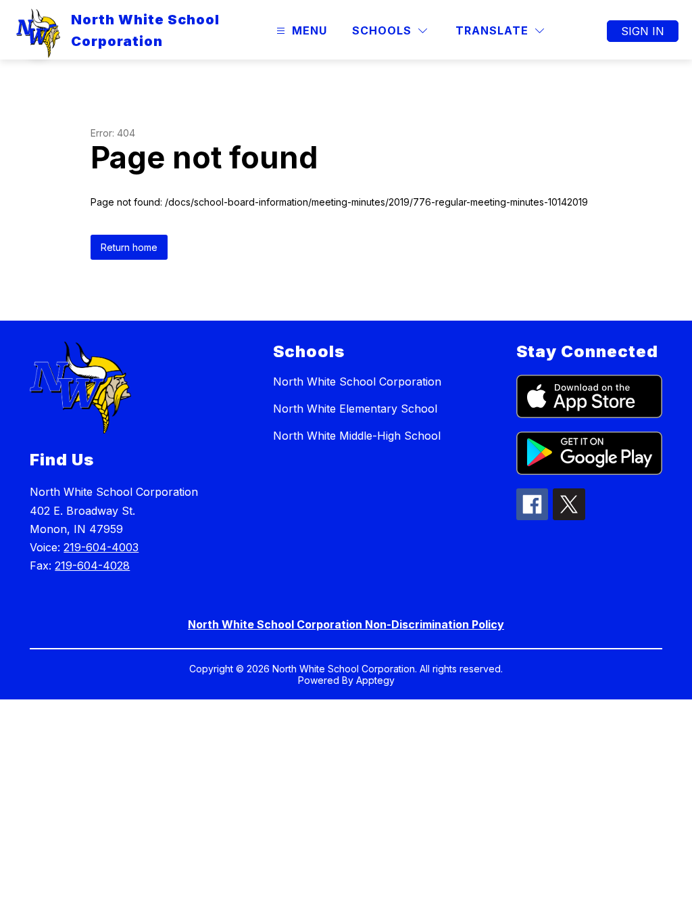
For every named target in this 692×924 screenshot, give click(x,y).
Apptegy (375, 680)
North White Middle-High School (357, 435)
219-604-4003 (101, 547)
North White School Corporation (357, 381)
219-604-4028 (92, 565)
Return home (129, 247)
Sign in (642, 31)
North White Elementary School (355, 408)
